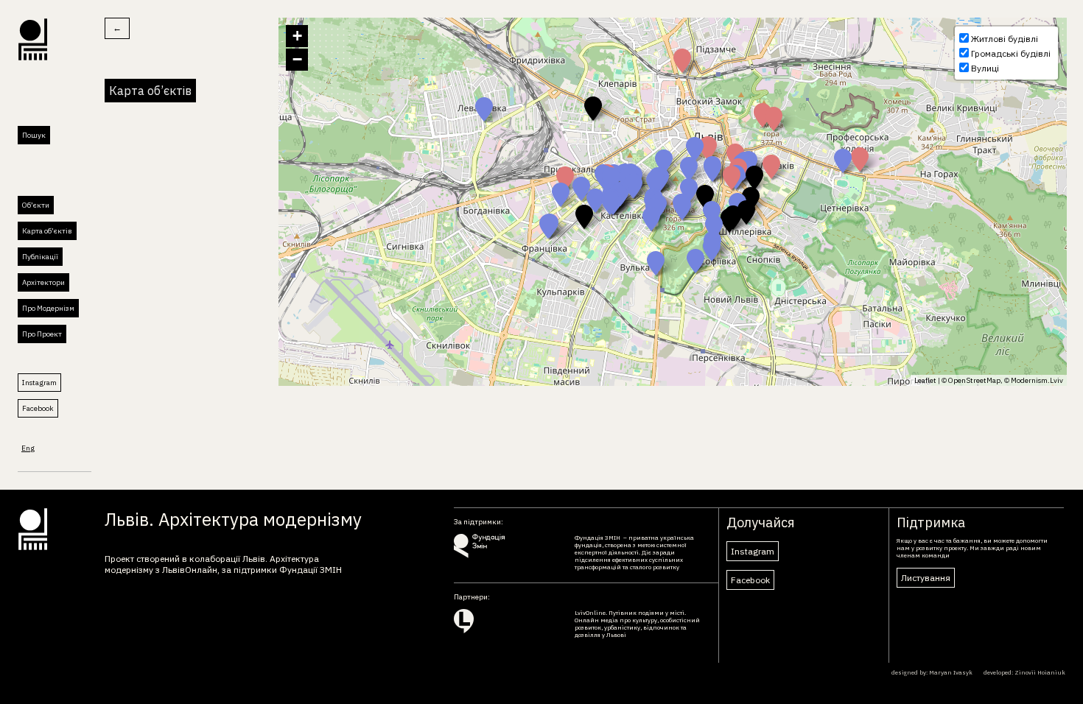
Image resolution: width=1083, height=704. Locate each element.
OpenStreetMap (974, 380)
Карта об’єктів (47, 231)
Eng (28, 448)
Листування (925, 577)
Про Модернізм (48, 308)
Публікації (40, 256)
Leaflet (925, 380)
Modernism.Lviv (1037, 380)
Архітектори (43, 282)
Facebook (38, 408)
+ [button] (297, 36)
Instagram (39, 382)
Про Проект (42, 334)
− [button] (297, 59)
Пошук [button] (34, 135)
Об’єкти (35, 205)
